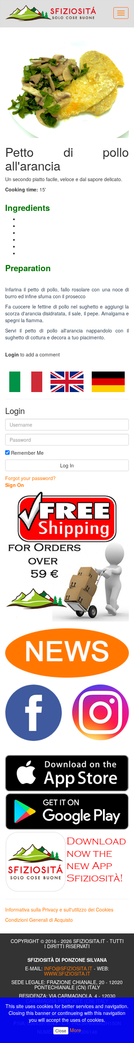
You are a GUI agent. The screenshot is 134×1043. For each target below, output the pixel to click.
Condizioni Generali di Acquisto (39, 919)
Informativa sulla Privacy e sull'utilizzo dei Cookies (59, 909)
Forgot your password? (30, 478)
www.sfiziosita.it (67, 973)
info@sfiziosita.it (68, 968)
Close (60, 1030)
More (75, 1030)
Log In (67, 465)
